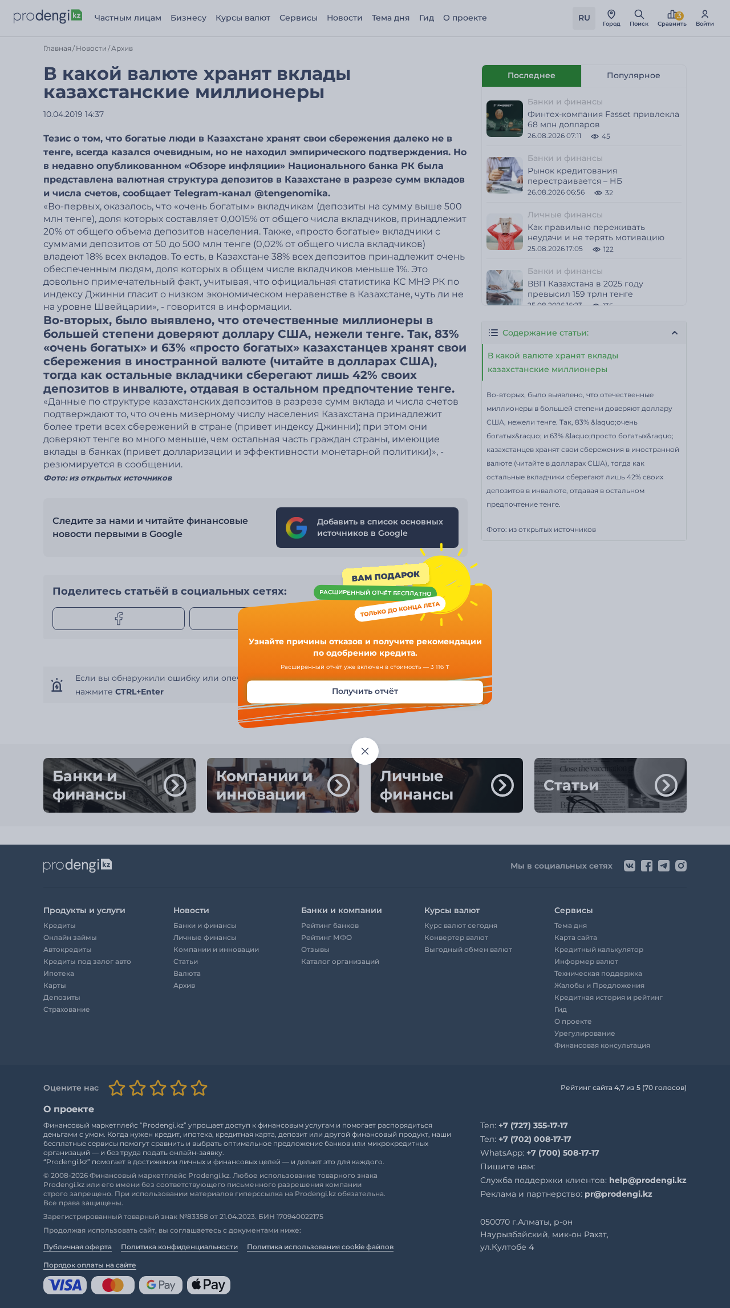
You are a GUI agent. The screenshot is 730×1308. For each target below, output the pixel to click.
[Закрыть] (365, 751)
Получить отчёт (365, 692)
